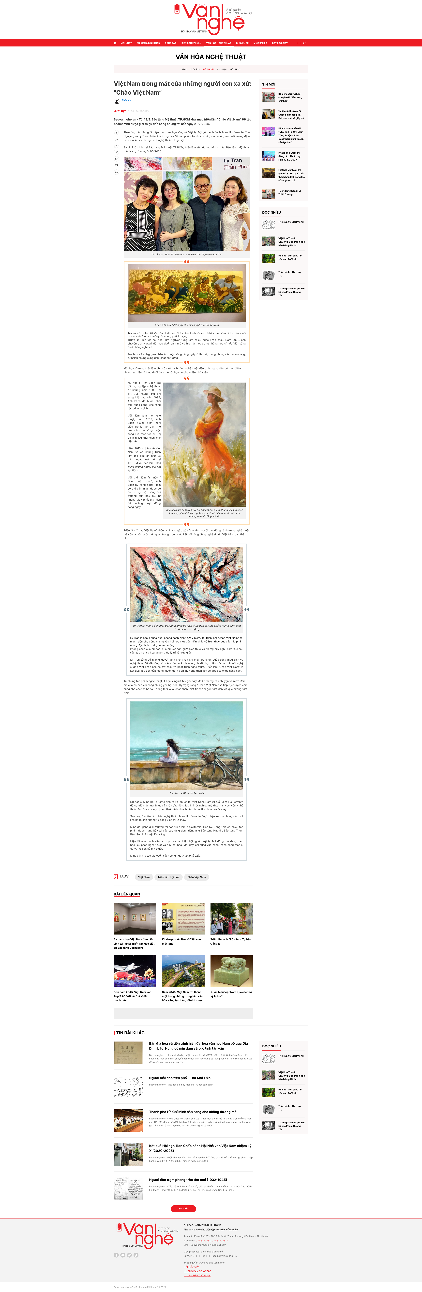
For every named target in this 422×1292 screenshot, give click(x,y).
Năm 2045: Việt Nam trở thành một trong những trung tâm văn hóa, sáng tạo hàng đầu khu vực (182, 996)
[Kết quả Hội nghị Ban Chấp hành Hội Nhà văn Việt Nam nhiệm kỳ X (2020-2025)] (128, 1154)
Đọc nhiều (271, 212)
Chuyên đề (242, 43)
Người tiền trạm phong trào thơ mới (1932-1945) (188, 1180)
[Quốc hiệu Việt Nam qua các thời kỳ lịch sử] (232, 971)
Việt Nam (144, 877)
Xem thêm (183, 1208)
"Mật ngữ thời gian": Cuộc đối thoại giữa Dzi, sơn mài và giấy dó (291, 114)
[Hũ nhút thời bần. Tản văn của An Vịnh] (268, 259)
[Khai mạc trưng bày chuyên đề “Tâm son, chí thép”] (268, 97)
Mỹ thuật (208, 69)
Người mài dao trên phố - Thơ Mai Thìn (180, 1078)
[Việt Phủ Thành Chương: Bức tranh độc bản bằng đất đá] (268, 241)
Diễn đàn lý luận (191, 43)
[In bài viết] (116, 172)
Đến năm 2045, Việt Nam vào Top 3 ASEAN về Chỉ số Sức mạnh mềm (132, 996)
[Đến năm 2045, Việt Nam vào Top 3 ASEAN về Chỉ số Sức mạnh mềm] (135, 971)
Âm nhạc (222, 69)
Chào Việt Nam (196, 877)
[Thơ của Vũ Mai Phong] (268, 225)
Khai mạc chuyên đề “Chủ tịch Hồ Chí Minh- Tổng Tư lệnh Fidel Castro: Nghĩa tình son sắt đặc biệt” (291, 135)
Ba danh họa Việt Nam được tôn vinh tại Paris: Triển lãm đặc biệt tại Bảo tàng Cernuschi (134, 943)
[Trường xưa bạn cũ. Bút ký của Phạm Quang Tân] (268, 292)
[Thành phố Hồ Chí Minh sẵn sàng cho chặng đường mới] (128, 1120)
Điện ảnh (195, 69)
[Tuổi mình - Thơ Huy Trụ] (268, 275)
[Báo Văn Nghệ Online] (211, 19)
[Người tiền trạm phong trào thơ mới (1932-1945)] (128, 1188)
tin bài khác (130, 1032)
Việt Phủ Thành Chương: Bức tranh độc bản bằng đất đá (291, 242)
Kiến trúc (235, 69)
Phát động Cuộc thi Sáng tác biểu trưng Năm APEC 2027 (289, 156)
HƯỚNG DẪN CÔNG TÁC (197, 1271)
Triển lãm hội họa (168, 877)
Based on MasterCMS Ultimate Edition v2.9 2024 (140, 1287)
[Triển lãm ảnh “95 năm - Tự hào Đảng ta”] (232, 919)
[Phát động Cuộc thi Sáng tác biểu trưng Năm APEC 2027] (268, 156)
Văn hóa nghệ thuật (218, 43)
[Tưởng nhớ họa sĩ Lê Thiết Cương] (268, 194)
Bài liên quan (127, 894)
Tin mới (268, 84)
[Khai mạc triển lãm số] (183, 919)
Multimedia (260, 43)
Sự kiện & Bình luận (148, 43)
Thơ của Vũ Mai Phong (291, 221)
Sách (184, 69)
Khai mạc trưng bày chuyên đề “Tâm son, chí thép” (290, 97)
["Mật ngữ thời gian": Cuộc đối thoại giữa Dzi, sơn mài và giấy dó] (268, 114)
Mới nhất (126, 43)
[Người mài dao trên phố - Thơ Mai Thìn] (128, 1086)
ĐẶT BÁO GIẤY (191, 1266)
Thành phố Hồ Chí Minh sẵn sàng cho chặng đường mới (193, 1112)
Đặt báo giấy (280, 43)
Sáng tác (171, 43)
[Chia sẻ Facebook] (116, 159)
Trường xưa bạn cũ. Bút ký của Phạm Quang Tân (291, 292)
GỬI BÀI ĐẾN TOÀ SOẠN (197, 1275)
